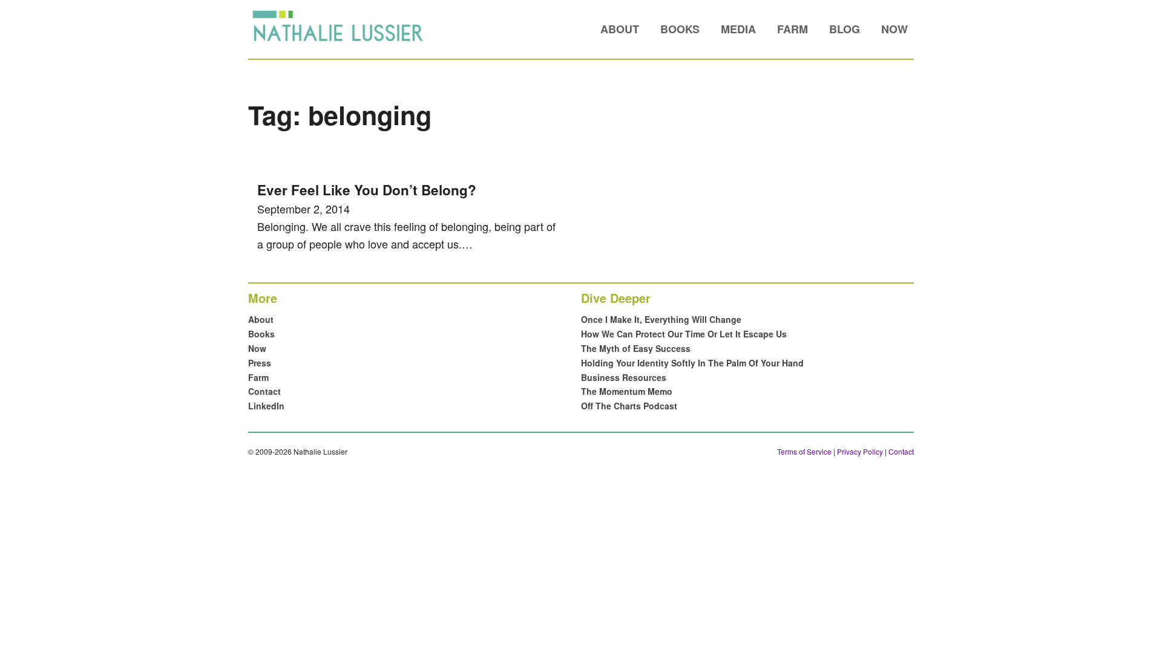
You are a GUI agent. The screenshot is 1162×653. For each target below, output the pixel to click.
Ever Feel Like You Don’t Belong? (366, 190)
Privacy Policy (860, 451)
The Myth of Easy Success (636, 348)
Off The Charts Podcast (629, 406)
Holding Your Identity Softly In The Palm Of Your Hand (692, 363)
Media (738, 29)
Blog (844, 29)
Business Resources (623, 377)
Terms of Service (804, 451)
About (619, 29)
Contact (264, 391)
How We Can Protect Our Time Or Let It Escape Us (684, 334)
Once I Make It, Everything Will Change (661, 319)
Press (259, 363)
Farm (792, 29)
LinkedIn (266, 406)
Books (680, 29)
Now (894, 29)
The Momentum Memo (626, 391)
